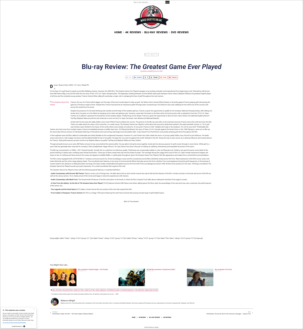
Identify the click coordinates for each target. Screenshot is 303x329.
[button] (129, 77)
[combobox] (149, 2)
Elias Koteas (67, 290)
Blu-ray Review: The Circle (223, 269)
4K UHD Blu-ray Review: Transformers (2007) (160, 269)
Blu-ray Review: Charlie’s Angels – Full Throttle (93, 269)
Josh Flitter (78, 290)
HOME (118, 32)
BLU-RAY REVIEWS (156, 32)
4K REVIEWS (133, 32)
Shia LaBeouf (100, 290)
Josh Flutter (89, 290)
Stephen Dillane (113, 290)
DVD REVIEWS (180, 32)
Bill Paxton (57, 290)
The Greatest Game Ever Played (146, 290)
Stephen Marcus (127, 290)
